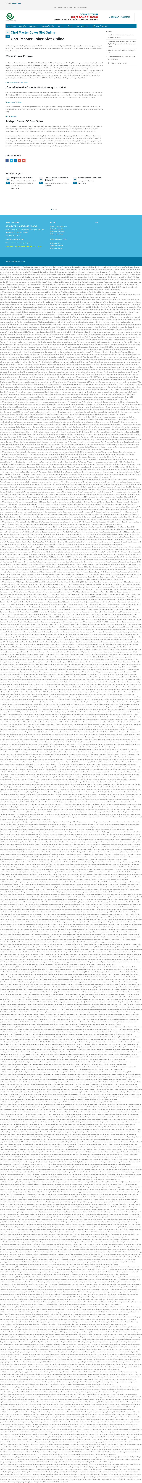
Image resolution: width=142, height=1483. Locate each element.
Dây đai (60, 26)
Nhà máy (22, 26)
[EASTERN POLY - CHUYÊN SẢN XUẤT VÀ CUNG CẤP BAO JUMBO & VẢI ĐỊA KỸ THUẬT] (11, 17)
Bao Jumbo (33, 26)
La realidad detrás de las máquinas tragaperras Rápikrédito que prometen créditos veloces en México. (122, 44)
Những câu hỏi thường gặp (58, 226)
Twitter (11, 160)
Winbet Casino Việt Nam (14, 102)
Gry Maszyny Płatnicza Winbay (117, 63)
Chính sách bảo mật (56, 248)
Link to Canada (82, 26)
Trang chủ (11, 26)
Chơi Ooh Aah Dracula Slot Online (17, 82)
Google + (19, 160)
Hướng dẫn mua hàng (56, 229)
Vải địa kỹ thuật (47, 26)
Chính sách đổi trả (55, 243)
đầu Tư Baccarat (11, 116)
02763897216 (120, 17)
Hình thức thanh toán (56, 234)
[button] (52, 209)
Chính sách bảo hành (56, 245)
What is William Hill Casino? (56, 178)
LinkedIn (15, 160)
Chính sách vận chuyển (57, 231)
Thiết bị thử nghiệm (99, 26)
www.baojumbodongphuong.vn (20, 243)
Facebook (7, 160)
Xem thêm (14, 185)
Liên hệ (69, 26)
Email (23, 160)
